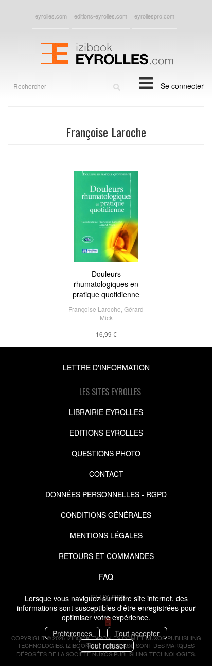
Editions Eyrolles (106, 432)
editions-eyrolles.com (100, 16)
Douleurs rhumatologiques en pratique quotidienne (106, 283)
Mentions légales (106, 535)
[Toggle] (145, 82)
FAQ (106, 576)
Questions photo (106, 453)
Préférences (72, 633)
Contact (106, 474)
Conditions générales (106, 515)
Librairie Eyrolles (106, 412)
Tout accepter (137, 633)
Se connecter (182, 86)
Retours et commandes (106, 556)
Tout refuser (106, 645)
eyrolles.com (51, 16)
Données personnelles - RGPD (106, 494)
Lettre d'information (106, 367)
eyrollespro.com (154, 16)
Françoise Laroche (94, 308)
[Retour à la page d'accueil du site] (106, 52)
